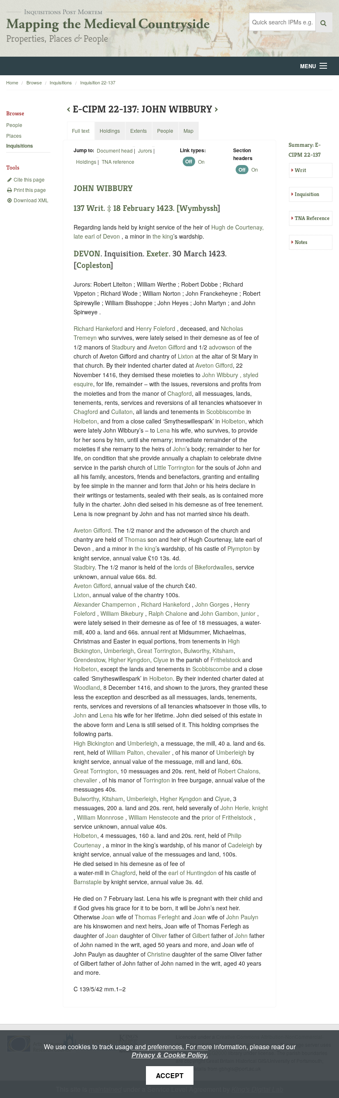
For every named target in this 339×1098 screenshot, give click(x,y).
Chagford (179, 393)
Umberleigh (119, 650)
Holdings (86, 161)
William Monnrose (101, 817)
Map (188, 130)
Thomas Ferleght (158, 917)
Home (12, 82)
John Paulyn (242, 917)
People (14, 124)
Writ (300, 170)
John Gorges (213, 604)
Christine (158, 954)
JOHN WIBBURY (103, 188)
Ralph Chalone (168, 613)
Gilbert (201, 935)
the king (163, 236)
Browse (34, 82)
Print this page (29, 189)
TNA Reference (312, 218)
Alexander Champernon (106, 604)
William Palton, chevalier (139, 752)
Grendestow (89, 659)
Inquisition (307, 194)
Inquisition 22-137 (97, 82)
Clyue (160, 659)
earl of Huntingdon (193, 872)
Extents (138, 130)
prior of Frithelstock (228, 817)
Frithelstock (225, 659)
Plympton (239, 548)
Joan (108, 917)
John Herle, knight (244, 808)
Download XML (30, 199)
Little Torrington (174, 467)
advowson (222, 347)
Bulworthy (196, 650)
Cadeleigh (241, 845)
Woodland (87, 687)
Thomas (135, 539)
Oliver (159, 935)
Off (188, 161)
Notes (301, 242)
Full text (80, 130)
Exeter (157, 254)
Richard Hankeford (99, 328)
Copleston (93, 265)
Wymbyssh (198, 208)
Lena (163, 430)
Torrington (156, 780)
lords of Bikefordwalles (203, 567)
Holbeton (85, 421)
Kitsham (223, 650)
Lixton (185, 356)
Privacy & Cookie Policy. (169, 1055)
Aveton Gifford (167, 347)
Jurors (145, 150)
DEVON (87, 254)
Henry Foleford (156, 328)
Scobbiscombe (225, 411)
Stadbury (123, 347)
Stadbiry (84, 567)
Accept (170, 1075)
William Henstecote (154, 817)
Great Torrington (159, 650)
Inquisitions (61, 82)
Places (13, 135)
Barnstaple (88, 882)
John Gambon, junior (229, 613)
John (179, 449)
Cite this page (28, 179)
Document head (115, 150)
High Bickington (94, 743)
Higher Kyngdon (129, 659)
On (201, 161)
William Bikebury (122, 613)
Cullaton (122, 411)
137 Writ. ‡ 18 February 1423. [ (126, 208)
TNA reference (118, 161)
